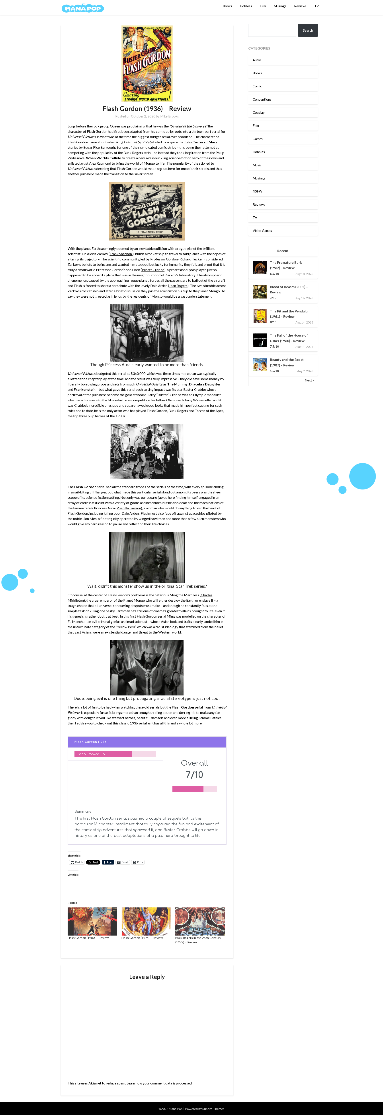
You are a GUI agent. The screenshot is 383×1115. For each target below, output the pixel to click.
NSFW (257, 191)
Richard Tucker (191, 259)
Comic (257, 86)
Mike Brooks (169, 116)
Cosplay (259, 112)
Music (257, 165)
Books (227, 6)
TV (316, 6)
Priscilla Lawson (129, 508)
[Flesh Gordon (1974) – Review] (146, 921)
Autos (257, 60)
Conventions (262, 99)
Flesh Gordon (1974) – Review (142, 938)
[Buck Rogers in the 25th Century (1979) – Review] (200, 921)
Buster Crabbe (153, 270)
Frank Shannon (121, 254)
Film (263, 6)
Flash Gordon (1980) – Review (88, 938)
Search (308, 30)
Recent (283, 251)
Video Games (262, 231)
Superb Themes (213, 1109)
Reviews (300, 6)
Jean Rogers (178, 285)
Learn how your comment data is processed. (159, 1083)
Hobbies (246, 6)
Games (258, 139)
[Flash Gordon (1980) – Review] (92, 921)
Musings (280, 6)
